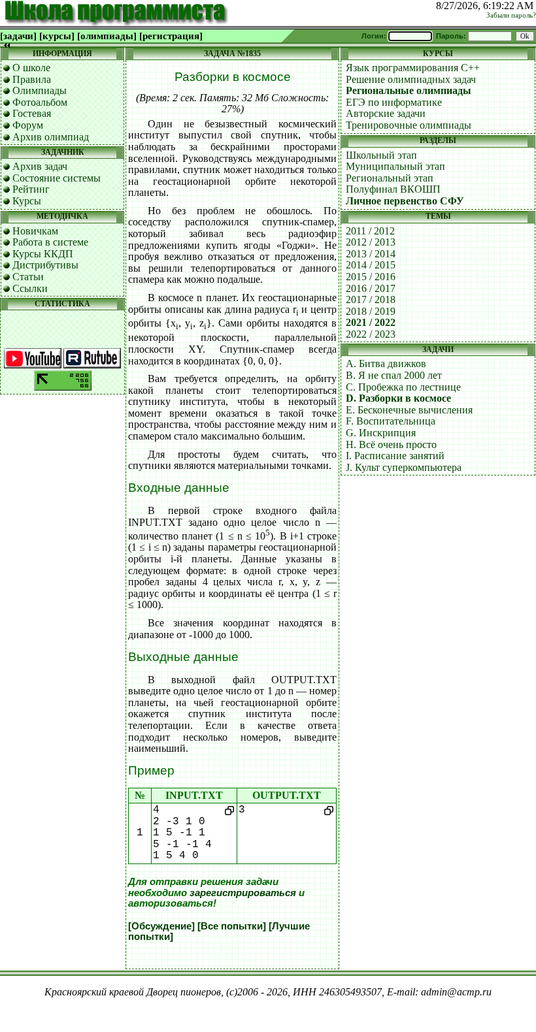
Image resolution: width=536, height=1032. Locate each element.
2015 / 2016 (370, 276)
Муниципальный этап (395, 166)
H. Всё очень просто (391, 444)
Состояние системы (56, 178)
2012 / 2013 (370, 242)
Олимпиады (39, 90)
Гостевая (31, 113)
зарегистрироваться (243, 893)
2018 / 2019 (370, 311)
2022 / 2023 (370, 334)
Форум (27, 125)
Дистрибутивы (45, 264)
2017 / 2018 (370, 299)
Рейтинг (31, 189)
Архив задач (39, 166)
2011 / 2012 (370, 230)
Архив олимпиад (50, 136)
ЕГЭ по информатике (394, 102)
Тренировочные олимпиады (408, 125)
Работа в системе (50, 242)
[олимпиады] (107, 36)
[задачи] (18, 36)
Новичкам (35, 230)
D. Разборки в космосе (398, 398)
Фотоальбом (39, 102)
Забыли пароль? (511, 15)
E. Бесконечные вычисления (409, 409)
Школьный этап (381, 155)
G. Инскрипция (381, 432)
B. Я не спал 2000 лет (394, 375)
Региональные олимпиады (408, 90)
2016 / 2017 (370, 288)
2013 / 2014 (370, 253)
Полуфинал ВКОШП (393, 189)
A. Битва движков (386, 363)
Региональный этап (389, 178)
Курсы (26, 200)
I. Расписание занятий (395, 455)
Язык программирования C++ (413, 67)
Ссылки (30, 288)
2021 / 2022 (370, 322)
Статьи (28, 276)
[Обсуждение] (161, 926)
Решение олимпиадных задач (411, 79)
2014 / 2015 (370, 264)
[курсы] (57, 36)
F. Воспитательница (390, 421)
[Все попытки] (231, 926)
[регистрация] (171, 36)
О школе (31, 67)
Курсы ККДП (42, 253)
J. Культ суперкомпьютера (403, 467)
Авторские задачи (386, 113)
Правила (31, 79)
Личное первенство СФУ (405, 200)
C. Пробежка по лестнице (403, 387)
